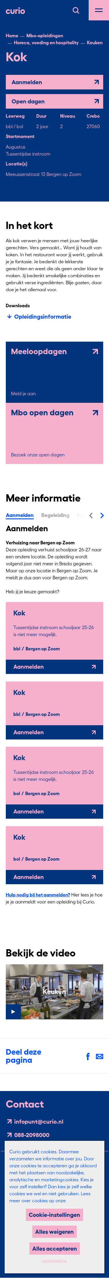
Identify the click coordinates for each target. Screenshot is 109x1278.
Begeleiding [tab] (55, 515)
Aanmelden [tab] (20, 515)
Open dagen (28, 101)
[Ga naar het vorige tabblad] (91, 515)
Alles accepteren (54, 1248)
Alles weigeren (54, 1231)
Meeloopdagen (39, 351)
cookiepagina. (54, 1260)
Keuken (95, 42)
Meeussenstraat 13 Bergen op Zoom (43, 174)
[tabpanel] (54, 725)
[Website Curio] (15, 10)
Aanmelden (27, 82)
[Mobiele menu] (99, 10)
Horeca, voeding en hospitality (46, 42)
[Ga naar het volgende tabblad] (102, 515)
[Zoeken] (76, 9)
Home (12, 35)
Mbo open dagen (42, 413)
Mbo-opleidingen (44, 35)
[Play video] (54, 991)
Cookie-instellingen (54, 1215)
